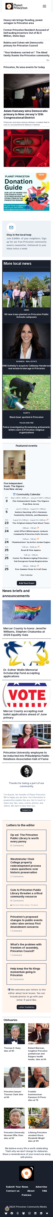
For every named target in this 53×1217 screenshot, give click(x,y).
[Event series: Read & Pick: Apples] (38, 547)
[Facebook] (11, 1213)
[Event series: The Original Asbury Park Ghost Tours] (47, 520)
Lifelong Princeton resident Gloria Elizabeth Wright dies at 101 (37, 1136)
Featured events (26, 445)
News (26, 310)
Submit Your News (17, 1186)
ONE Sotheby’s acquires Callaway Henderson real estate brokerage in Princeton (26, 367)
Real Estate (31, 361)
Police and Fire (26, 423)
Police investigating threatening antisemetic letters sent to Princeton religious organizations (26, 430)
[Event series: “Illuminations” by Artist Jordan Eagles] (38, 539)
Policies (26, 1195)
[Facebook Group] (23, 1213)
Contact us (12, 1190)
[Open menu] (44, 6)
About (31, 1190)
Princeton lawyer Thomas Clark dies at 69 (13, 1094)
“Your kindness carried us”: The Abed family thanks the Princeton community (26, 54)
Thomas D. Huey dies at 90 (12, 1049)
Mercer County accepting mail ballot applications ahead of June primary (25, 714)
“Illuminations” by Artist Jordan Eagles (30, 542)
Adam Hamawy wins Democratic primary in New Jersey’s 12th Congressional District (26, 114)
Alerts (26, 413)
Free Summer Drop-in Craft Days (31, 569)
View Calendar (27, 575)
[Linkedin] (35, 1213)
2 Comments (17, 876)
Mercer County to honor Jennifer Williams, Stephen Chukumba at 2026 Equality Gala (24, 631)
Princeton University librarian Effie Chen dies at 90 (14, 1135)
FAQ (44, 1190)
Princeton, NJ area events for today (24, 67)
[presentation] (26, 91)
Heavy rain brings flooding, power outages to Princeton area (23, 21)
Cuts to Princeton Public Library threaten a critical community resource (26, 893)
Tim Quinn (34, 905)
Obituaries (10, 1020)
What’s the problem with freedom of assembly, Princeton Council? (26, 948)
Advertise (41, 1186)
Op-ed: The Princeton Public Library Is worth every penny (24, 838)
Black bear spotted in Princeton (26, 417)
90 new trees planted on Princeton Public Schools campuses (26, 315)
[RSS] (41, 1213)
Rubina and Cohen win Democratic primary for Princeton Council (23, 44)
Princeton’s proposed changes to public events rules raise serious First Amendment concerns (26, 921)
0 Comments (17, 900)
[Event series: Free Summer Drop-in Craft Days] (38, 566)
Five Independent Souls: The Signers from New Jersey (14, 486)
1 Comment (16, 930)
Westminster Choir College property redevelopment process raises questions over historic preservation (25, 866)
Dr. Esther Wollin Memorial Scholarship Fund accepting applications (21, 673)
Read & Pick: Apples (31, 550)
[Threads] (17, 1213)
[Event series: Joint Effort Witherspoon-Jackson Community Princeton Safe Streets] (38, 528)
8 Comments (17, 845)
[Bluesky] (6, 1213)
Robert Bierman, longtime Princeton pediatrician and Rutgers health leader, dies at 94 (37, 1054)
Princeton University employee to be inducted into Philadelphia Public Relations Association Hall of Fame (26, 756)
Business (20, 361)
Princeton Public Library (20, 905)
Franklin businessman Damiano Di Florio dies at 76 (37, 1095)
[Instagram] (29, 1213)
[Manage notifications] (7, 1209)
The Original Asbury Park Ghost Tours (30, 523)
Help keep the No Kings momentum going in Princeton (25, 972)
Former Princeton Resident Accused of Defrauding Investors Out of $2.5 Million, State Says (26, 33)
